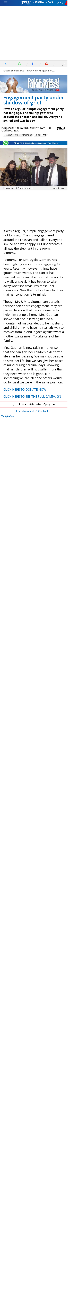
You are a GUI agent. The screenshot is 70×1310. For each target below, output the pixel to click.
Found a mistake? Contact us (33, 411)
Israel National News (13, 71)
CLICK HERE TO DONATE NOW (24, 389)
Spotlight (41, 135)
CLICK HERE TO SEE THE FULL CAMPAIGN (32, 396)
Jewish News (32, 71)
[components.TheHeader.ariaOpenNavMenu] (11, 3)
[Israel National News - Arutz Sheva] (37, 3)
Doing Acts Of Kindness (18, 135)
